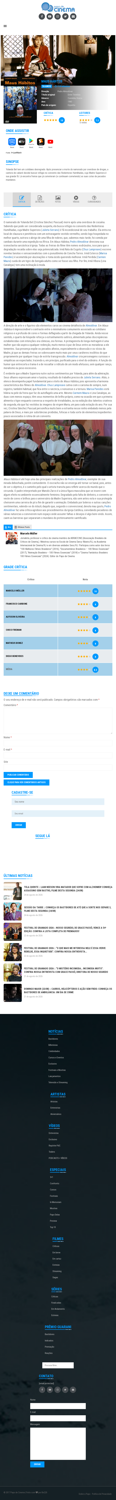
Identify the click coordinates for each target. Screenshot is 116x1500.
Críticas (56, 1246)
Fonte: (8, 153)
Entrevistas (55, 1107)
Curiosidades (94, 202)
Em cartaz (57, 1258)
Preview (53, 1221)
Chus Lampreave (92, 249)
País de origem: (48, 105)
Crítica (21, 202)
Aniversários (55, 1114)
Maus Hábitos (51, 81)
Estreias (56, 1265)
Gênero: (45, 98)
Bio (9, 527)
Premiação (49, 1346)
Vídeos (76, 202)
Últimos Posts (24, 527)
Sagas (55, 1277)
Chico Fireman (13, 630)
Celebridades (54, 1051)
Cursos (53, 1189)
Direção (45, 91)
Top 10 (53, 1227)
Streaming (57, 1271)
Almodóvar (91, 325)
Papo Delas (55, 1214)
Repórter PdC (54, 1145)
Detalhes (39, 202)
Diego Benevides (14, 656)
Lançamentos (54, 1076)
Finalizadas (56, 1302)
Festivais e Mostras (57, 1070)
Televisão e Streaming (58, 1082)
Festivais (54, 1196)
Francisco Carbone (16, 603)
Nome (8, 737)
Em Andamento (58, 1309)
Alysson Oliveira (15, 616)
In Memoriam (55, 1202)
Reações (49, 1353)
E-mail (8, 749)
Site (6, 761)
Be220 (44, 1492)
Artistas (54, 1101)
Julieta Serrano (50, 229)
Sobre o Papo (84, 1494)
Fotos (58, 202)
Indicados (49, 1340)
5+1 (51, 1177)
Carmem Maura (81, 392)
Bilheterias (53, 1045)
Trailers (52, 1151)
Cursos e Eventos (56, 1057)
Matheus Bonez (14, 643)
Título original (48, 94)
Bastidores (53, 1038)
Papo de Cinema (18, 1492)
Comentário (11, 705)
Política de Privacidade (102, 1494)
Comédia (72, 98)
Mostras (53, 1208)
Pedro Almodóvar (65, 91)
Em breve (56, 1252)
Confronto (54, 1183)
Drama (79, 98)
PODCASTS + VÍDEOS (58, 1158)
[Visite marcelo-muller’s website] (12, 538)
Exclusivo (52, 1063)
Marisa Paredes (95, 389)
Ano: (43, 101)
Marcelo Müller (28, 533)
